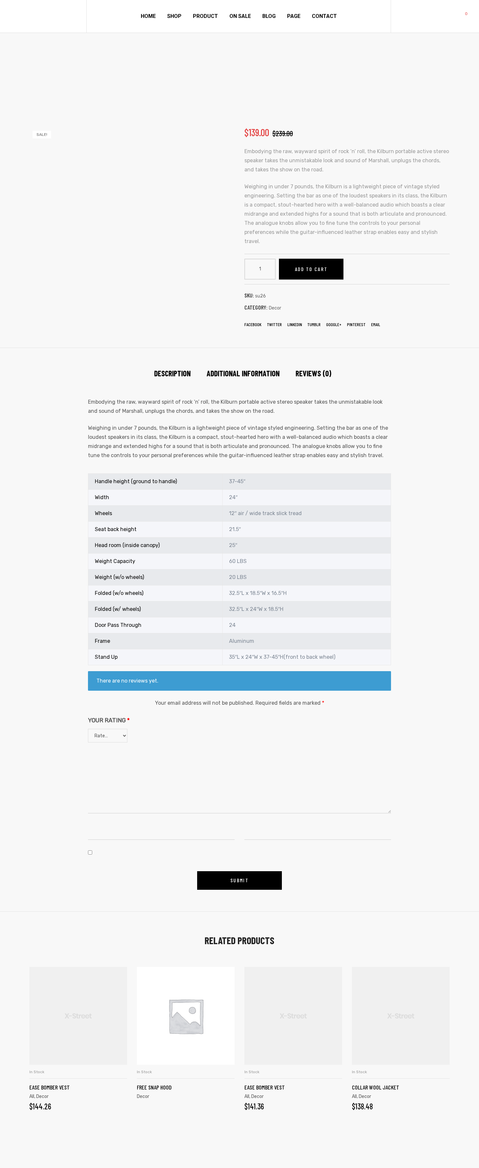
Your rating (109, 720)
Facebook (252, 324)
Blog (269, 16)
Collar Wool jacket (375, 1087)
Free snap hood (154, 1087)
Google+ (333, 324)
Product (205, 16)
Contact (324, 16)
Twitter (274, 324)
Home (148, 16)
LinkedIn (294, 324)
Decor (275, 308)
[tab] (172, 373)
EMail (375, 324)
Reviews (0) (313, 373)
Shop (174, 16)
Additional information (243, 373)
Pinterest (356, 324)
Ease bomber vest (49, 1087)
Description (172, 373)
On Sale (240, 16)
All (246, 1096)
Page (293, 16)
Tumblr (314, 324)
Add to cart (311, 269)
